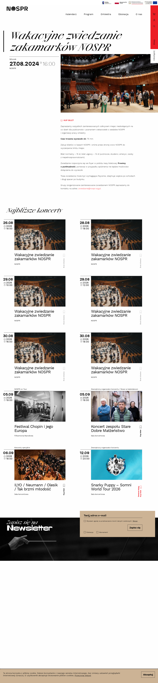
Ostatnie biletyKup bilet (140, 491)
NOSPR (12, 68)
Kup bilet (141, 433)
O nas (139, 14)
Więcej (135, 521)
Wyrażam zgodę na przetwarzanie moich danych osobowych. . (112, 521)
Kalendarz (71, 14)
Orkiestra (106, 14)
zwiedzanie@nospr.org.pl (89, 188)
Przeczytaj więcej (83, 675)
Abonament (103, 532)
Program (88, 14)
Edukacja (123, 14)
